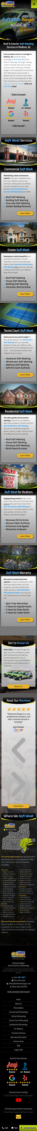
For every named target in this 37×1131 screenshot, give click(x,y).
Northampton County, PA (27, 908)
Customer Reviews (19, 1033)
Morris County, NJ (8, 889)
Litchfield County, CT (26, 891)
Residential (18, 411)
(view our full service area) (14, 84)
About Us (18, 1004)
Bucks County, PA (25, 897)
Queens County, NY (25, 872)
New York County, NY (9, 914)
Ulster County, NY (25, 882)
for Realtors (18, 492)
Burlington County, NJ (9, 874)
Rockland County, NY (26, 876)
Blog (18, 1045)
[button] (34, 4)
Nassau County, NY (8, 912)
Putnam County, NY (25, 870)
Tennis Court (18, 330)
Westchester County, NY (27, 885)
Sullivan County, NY (25, 880)
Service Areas (18, 1041)
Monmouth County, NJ (9, 887)
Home (18, 999)
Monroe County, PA (25, 906)
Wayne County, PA (25, 912)
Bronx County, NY (8, 906)
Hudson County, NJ (8, 878)
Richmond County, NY (26, 874)
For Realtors (18, 1029)
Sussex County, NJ (8, 897)
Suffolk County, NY (25, 878)
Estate (18, 250)
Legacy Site (18, 1050)
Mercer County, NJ (8, 882)
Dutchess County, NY (9, 908)
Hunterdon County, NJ (9, 880)
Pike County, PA (24, 910)
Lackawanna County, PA (27, 902)
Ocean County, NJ (8, 891)
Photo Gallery (18, 1008)
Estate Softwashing (18, 1016)
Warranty (18, 573)
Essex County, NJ (8, 876)
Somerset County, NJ (9, 895)
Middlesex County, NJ (9, 885)
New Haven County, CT (26, 893)
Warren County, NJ (8, 902)
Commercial (18, 169)
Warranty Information (18, 1037)
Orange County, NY (8, 916)
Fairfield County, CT (25, 889)
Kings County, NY (8, 910)
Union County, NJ (8, 899)
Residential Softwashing (18, 1024)
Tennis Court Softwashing (18, 1020)
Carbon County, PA (25, 899)
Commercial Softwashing (18, 1012)
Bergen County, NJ (8, 872)
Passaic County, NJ (8, 893)
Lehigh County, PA (25, 904)
